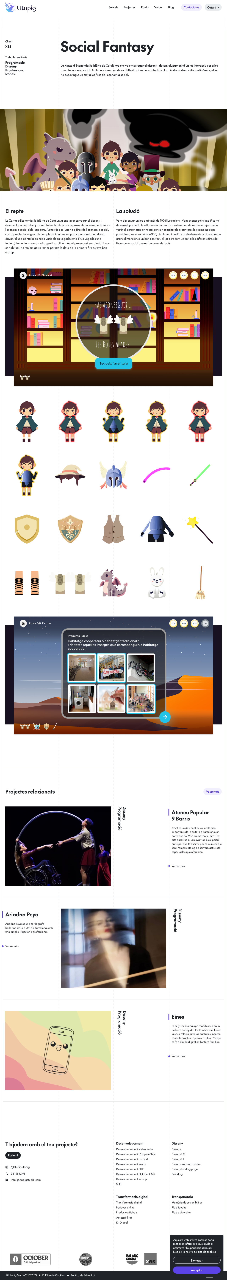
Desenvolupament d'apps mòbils (135, 1154)
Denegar (197, 1260)
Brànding (177, 1174)
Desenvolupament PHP (129, 1169)
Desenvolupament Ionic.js (131, 1179)
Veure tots (212, 791)
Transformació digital (129, 1202)
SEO (118, 1184)
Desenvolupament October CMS (135, 1174)
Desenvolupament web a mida (134, 1149)
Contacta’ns (191, 7)
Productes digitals (126, 1212)
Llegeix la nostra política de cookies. (195, 1252)
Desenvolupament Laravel (132, 1159)
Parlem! (13, 1155)
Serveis (113, 7)
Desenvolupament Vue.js (131, 1164)
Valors (158, 7)
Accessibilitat (124, 1217)
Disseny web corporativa (186, 1164)
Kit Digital (122, 1222)
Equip (145, 7)
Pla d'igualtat (179, 1207)
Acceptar (197, 1270)
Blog (171, 7)
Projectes (129, 7)
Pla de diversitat (181, 1212)
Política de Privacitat (83, 1275)
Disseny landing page (185, 1169)
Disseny (176, 1149)
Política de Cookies (53, 1275)
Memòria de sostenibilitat (187, 1202)
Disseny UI (178, 1159)
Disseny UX (178, 1154)
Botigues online (125, 1207)
